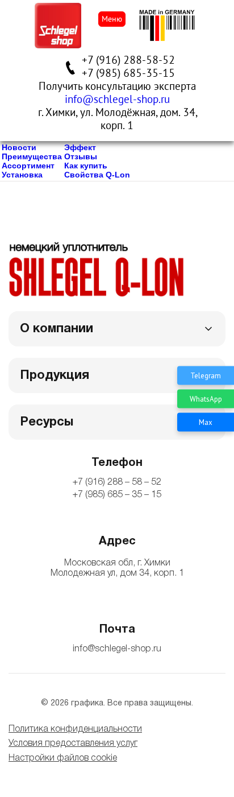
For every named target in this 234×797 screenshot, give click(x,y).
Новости (19, 147)
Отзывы (80, 156)
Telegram (205, 375)
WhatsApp (206, 398)
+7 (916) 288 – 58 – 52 (117, 482)
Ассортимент (28, 165)
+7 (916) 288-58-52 (128, 60)
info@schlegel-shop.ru (117, 99)
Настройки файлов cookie (63, 758)
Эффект (80, 147)
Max (205, 422)
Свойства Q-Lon (97, 174)
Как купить (85, 165)
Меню (112, 19)
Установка (22, 174)
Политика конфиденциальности (75, 729)
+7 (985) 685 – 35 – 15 (117, 495)
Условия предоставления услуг (73, 744)
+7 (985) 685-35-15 (128, 73)
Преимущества (32, 156)
